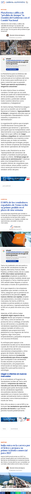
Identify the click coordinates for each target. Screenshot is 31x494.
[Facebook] (2, 493)
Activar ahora (11, 69)
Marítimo (4, 442)
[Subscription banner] (15, 423)
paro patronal (7, 186)
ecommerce (14, 429)
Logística (4, 199)
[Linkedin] (13, 493)
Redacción (17, 227)
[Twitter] (7, 493)
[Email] (28, 493)
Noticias (3, 9)
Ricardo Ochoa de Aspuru (17, 35)
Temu (4, 429)
